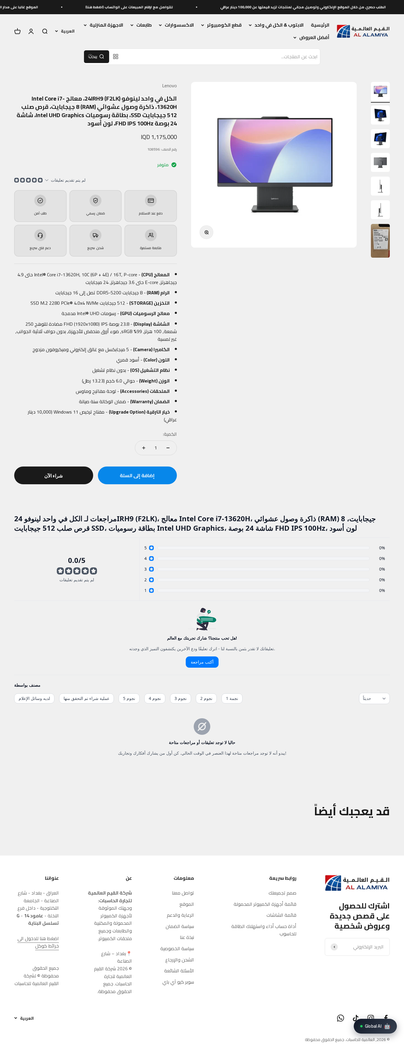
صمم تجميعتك (282, 893)
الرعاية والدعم (180, 915)
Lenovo (169, 85)
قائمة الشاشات (281, 915)
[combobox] (221, 57)
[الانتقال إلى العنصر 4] (380, 163)
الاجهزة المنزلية (106, 25)
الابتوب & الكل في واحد (279, 25)
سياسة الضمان (180, 926)
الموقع (187, 904)
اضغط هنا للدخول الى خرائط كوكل (38, 942)
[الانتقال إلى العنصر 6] (380, 210)
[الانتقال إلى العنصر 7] (380, 241)
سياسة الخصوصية (177, 949)
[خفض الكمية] (168, 448)
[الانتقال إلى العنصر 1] (380, 92)
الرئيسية (320, 24)
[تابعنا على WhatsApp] (341, 1018)
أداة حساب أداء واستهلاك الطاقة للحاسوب (263, 930)
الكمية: (170, 434)
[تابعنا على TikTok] (356, 1018)
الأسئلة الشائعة (179, 971)
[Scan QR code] (115, 56)
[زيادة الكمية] (143, 448)
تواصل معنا (183, 893)
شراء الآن (53, 475)
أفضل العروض (314, 37)
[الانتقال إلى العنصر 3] (380, 139)
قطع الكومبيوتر (224, 25)
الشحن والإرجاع (179, 960)
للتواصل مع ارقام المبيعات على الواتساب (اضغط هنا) (152, 7)
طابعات (144, 25)
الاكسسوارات (179, 25)
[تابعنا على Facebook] (386, 1018)
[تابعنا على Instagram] (371, 1018)
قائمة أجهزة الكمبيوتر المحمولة (265, 904)
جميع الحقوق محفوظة (324, 1039)
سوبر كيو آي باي (178, 982)
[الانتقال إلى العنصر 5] (380, 187)
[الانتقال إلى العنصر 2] (380, 116)
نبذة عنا (187, 937)
